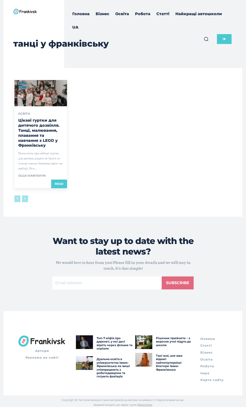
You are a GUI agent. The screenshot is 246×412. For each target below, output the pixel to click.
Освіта (24, 113)
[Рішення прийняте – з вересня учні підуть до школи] (143, 342)
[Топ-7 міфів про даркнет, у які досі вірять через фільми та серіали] (84, 342)
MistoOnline (144, 404)
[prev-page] (17, 198)
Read (59, 184)
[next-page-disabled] (25, 198)
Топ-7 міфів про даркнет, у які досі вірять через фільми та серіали (114, 343)
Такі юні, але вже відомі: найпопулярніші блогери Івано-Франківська (169, 362)
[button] (206, 39)
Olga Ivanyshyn (32, 175)
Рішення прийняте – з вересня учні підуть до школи (173, 341)
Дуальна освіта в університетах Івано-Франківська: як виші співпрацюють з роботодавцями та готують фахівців (113, 367)
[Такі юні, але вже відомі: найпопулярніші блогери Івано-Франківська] (143, 360)
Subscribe (177, 283)
